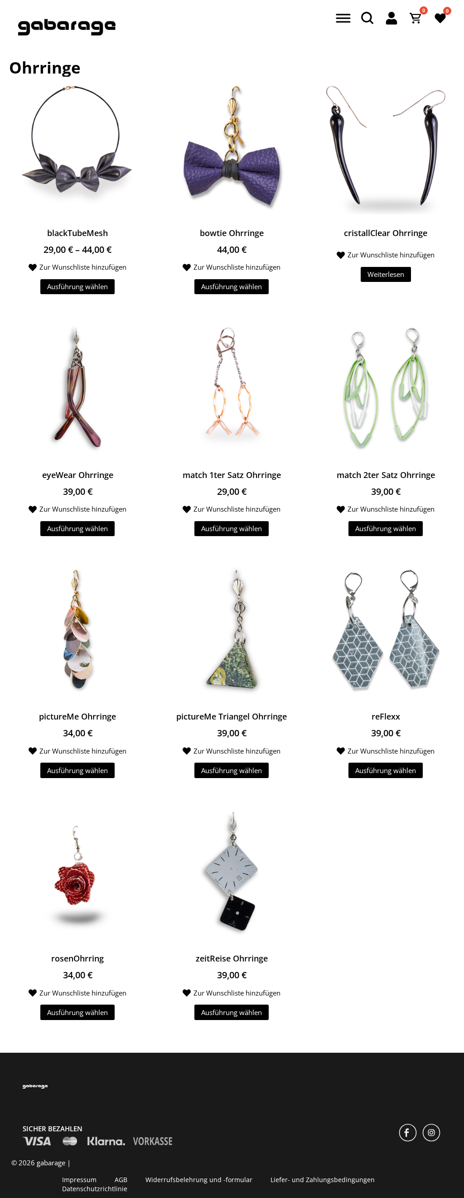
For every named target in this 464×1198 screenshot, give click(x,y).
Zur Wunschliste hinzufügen (82, 266)
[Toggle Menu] (342, 19)
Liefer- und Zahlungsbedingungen (323, 1179)
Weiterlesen (385, 274)
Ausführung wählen (77, 286)
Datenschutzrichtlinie (94, 1188)
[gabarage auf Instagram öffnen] (431, 1133)
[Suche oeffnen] (367, 18)
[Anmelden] (391, 18)
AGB (121, 1179)
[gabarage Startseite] (67, 33)
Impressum (79, 1179)
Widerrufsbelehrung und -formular (198, 1179)
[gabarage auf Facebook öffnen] (407, 1133)
